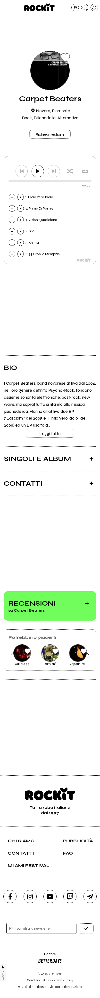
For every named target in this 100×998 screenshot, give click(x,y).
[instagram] (30, 896)
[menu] (5, 7)
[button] (11, 655)
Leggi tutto (50, 433)
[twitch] (69, 896)
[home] (39, 7)
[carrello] (75, 7)
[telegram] (90, 896)
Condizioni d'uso (39, 980)
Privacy (3, 974)
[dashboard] (94, 7)
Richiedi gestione (50, 134)
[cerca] (85, 7)
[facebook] (10, 896)
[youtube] (50, 896)
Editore (47, 956)
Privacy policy (63, 980)
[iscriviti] (86, 928)
